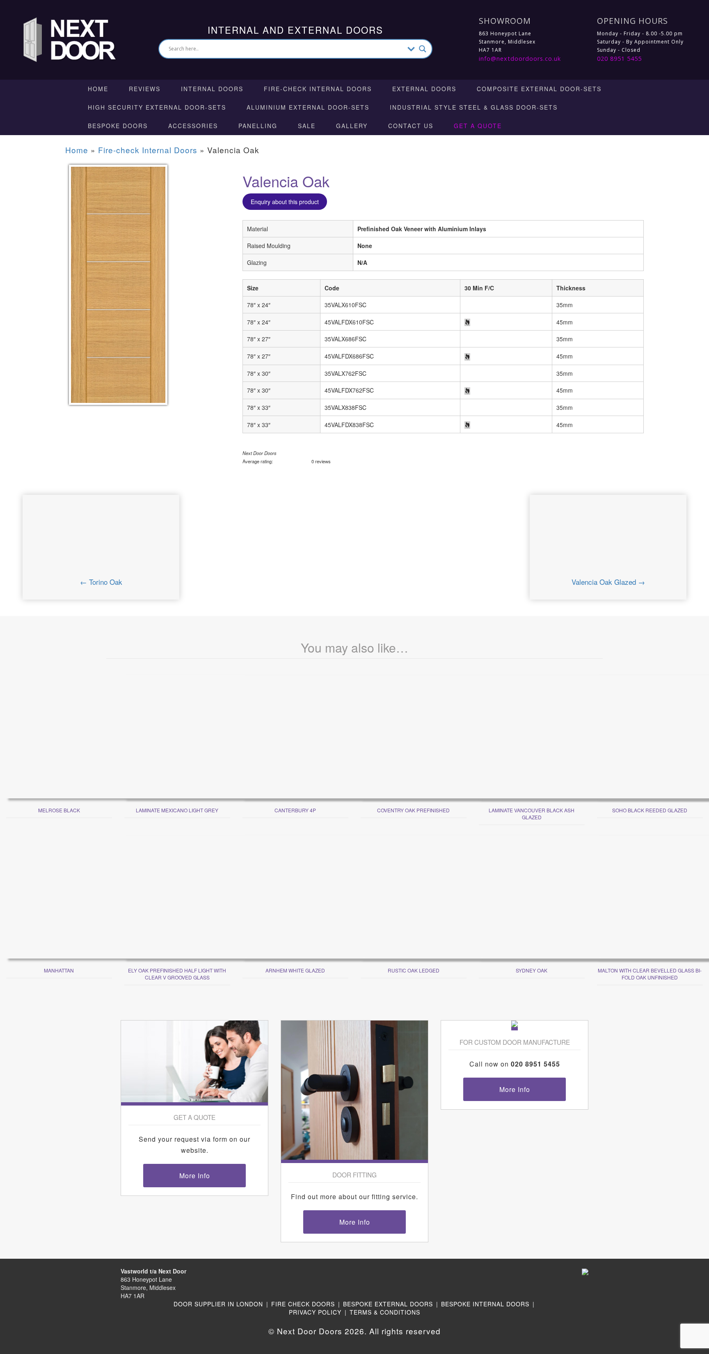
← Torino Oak (101, 582)
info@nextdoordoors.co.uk (520, 58)
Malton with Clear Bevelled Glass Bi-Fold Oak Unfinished (650, 974)
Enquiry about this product (285, 202)
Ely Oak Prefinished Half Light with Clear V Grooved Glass (177, 974)
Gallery (352, 126)
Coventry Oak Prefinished (413, 810)
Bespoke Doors (118, 126)
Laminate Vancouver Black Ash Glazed (531, 814)
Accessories (193, 126)
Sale (307, 126)
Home (98, 89)
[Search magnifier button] (422, 49)
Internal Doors (212, 89)
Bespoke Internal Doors (485, 1304)
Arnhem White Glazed (295, 970)
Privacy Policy (315, 1312)
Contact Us (410, 126)
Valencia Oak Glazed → (608, 582)
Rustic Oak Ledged (413, 970)
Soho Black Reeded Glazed (649, 810)
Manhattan (59, 970)
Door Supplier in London (218, 1304)
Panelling (257, 126)
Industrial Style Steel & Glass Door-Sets (474, 107)
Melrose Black (59, 810)
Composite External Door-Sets (539, 89)
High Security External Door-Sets (157, 107)
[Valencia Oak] (118, 290)
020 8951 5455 (619, 58)
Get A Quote (478, 126)
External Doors (424, 89)
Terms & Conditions (385, 1312)
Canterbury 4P (295, 810)
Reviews (144, 89)
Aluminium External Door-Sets (308, 107)
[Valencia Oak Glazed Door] (608, 541)
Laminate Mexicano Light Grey (177, 810)
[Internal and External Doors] (62, 39)
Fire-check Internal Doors (318, 89)
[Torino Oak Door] (101, 541)
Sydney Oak (531, 970)
